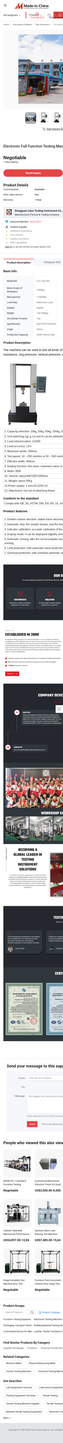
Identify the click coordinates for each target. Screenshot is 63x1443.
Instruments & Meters (22, 24)
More (6, 1417)
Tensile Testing (50, 1395)
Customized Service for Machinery (18, 1331)
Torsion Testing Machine (18, 1371)
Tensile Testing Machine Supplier (22, 1403)
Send (32, 1124)
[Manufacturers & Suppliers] (31, 6)
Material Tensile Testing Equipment (24, 1411)
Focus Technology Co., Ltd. (42, 1429)
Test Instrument (42, 24)
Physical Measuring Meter (42, 1363)
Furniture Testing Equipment (18, 1319)
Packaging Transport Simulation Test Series (25, 1325)
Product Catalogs (50, 1312)
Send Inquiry (33, 173)
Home (6, 24)
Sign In (8, 246)
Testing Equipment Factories (21, 1395)
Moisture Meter (14, 1363)
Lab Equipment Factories (19, 1387)
